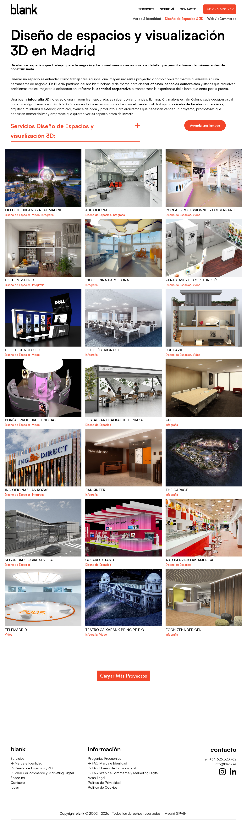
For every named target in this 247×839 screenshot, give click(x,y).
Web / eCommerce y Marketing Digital (44, 773)
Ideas (15, 787)
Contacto (18, 782)
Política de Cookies (102, 787)
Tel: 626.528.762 (219, 9)
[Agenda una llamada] (205, 125)
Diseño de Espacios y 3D (34, 768)
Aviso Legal (96, 778)
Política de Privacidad (104, 782)
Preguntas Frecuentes (104, 758)
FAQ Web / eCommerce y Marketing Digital (125, 773)
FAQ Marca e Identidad (109, 763)
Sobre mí (18, 778)
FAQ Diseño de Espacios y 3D (114, 768)
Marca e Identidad (28, 763)
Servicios (17, 758)
